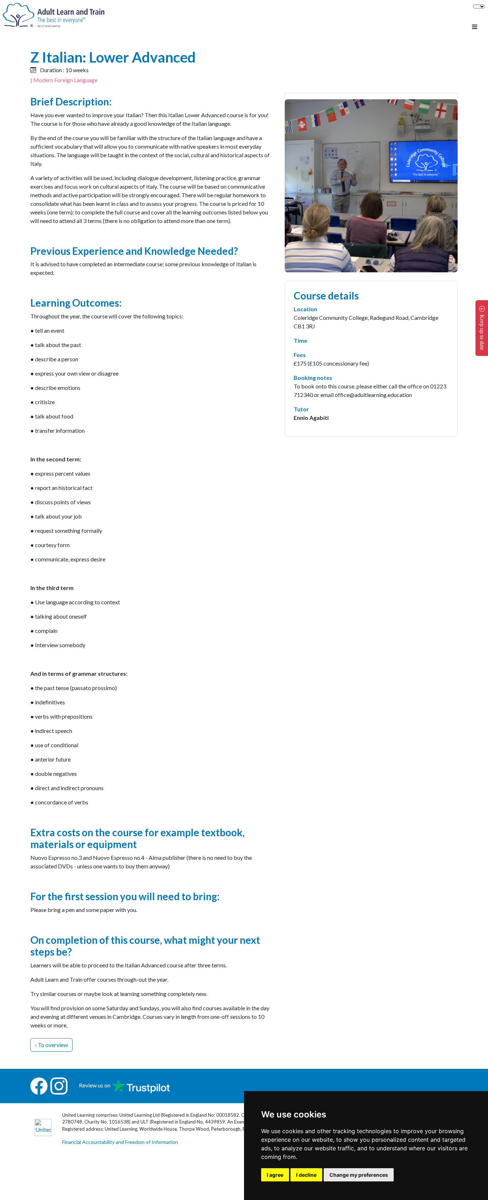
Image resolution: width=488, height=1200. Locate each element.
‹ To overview (51, 1044)
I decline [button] (306, 1175)
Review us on (95, 1085)
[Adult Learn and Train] (54, 14)
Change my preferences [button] (358, 1175)
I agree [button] (275, 1175)
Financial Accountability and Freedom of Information (120, 1142)
